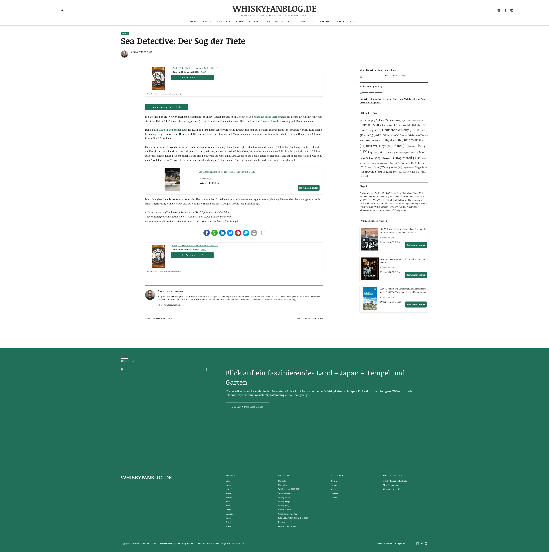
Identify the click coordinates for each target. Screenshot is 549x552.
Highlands (394, 140)
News (266, 21)
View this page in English (167, 106)
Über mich (282, 485)
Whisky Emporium (379, 203)
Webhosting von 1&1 (391, 489)
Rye (393, 163)
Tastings (324, 21)
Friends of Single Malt (413, 193)
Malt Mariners (416, 196)
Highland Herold (367, 196)
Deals (194, 21)
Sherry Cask (375, 167)
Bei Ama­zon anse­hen (192, 77)
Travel (340, 21)
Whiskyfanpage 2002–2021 (289, 489)
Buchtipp (420, 125)
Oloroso (391, 158)
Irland (401, 146)
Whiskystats (411, 207)
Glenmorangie (375, 140)
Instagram (335, 489)
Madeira (414, 152)
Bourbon (368, 124)
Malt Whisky (365, 200)
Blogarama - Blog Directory (232, 543)
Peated (411, 158)
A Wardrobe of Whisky (370, 193)
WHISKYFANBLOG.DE (274, 8)
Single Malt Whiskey (396, 200)
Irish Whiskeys (379, 146)
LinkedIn (334, 497)
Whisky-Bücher (284, 493)
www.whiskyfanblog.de (172, 305)
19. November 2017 (140, 52)
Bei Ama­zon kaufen (308, 188)
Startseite (282, 481)
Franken (417, 135)
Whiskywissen (399, 210)
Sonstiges (307, 21)
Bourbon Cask (387, 124)
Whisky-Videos (284, 497)
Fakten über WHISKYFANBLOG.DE (293, 518)
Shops (291, 21)
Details (203, 72)
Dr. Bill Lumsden (389, 135)
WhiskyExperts (366, 207)
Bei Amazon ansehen (247, 407)
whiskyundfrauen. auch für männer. (376, 210)
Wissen (354, 21)
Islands (413, 146)
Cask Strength (370, 130)
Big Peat (406, 121)
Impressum (282, 522)
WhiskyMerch (381, 207)
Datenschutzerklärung (287, 526)
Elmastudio (215, 543)
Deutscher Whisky (400, 130)
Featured (406, 135)
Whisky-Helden (418, 203)
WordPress (191, 543)
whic (414, 171)
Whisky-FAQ (283, 506)
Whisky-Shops (284, 502)
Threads (334, 485)
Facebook (334, 493)
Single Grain (408, 167)
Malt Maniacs (402, 196)
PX (373, 163)
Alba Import (367, 120)
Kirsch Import (388, 152)
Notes (279, 21)
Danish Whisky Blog (391, 193)
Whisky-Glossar (284, 510)
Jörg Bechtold (174, 291)
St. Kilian (389, 171)
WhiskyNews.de (397, 207)
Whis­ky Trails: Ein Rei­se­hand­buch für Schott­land (195, 68)
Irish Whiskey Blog (385, 196)
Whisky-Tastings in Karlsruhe (395, 481)
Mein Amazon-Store (391, 485)
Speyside (373, 171)
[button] (206, 233)
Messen (253, 21)
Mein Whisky (379, 200)
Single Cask (393, 167)
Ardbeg (382, 120)
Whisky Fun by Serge (399, 203)
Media (239, 21)
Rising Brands (383, 163)
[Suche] (62, 10)
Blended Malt (417, 121)
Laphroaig (404, 153)
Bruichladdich (406, 125)
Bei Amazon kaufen (415, 245)
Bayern (395, 120)
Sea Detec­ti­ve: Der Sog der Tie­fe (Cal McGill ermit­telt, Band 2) (227, 172)
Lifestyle (224, 21)
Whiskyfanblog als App (287, 514)
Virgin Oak (403, 172)
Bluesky (334, 481)
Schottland (407, 162)
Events (207, 21)
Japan (374, 152)
